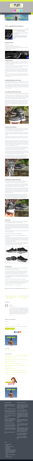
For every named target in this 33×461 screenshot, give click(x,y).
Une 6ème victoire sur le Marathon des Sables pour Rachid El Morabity (12, 297)
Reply (10, 315)
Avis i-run (7, 445)
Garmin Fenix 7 (8, 447)
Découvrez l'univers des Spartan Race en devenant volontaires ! (22, 297)
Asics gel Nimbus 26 (8, 444)
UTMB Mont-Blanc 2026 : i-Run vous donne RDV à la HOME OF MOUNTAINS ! (10, 405)
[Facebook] (14, 332)
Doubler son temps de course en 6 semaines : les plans (22, 437)
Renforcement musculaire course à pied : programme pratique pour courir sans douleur (22, 405)
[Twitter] (16, 332)
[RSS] (20, 332)
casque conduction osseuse (10, 446)
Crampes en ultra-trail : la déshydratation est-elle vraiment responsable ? (15, 370)
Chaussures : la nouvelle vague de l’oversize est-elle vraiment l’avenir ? (22, 424)
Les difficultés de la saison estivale (10, 368)
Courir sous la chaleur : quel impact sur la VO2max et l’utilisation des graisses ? (16, 372)
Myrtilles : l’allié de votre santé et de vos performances (13, 363)
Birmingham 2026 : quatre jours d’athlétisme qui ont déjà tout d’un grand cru (16, 359)
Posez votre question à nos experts (10, 350)
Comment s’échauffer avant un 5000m (10, 361)
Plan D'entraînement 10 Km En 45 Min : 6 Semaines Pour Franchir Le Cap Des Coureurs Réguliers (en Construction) (22, 414)
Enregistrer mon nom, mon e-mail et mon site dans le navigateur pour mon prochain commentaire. (16, 326)
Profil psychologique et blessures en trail (11, 374)
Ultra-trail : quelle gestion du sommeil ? (10, 357)
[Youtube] (18, 332)
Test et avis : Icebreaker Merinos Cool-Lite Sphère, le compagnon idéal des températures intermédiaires (10, 419)
